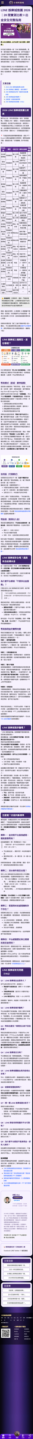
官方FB (31, 1317)
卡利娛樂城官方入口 (18, 964)
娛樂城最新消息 (27, 1339)
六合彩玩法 (16, 1334)
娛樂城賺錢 (16, 1336)
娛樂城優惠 (28, 1317)
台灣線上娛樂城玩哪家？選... (16, 1274)
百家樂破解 (16, 1329)
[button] (2, 2)
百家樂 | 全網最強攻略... (16, 1290)
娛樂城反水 (26, 1336)
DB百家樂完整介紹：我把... (16, 1299)
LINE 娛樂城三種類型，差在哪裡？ (17, 89)
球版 (8, 1317)
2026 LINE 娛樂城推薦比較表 (15, 87)
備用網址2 (6, 1322)
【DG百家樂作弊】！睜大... (16, 1295)
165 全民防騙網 (6, 719)
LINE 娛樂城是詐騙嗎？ (13, 97)
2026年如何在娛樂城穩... (16, 1278)
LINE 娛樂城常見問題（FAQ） (15, 102)
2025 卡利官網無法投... (16, 1269)
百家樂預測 (26, 1329)
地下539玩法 (27, 1331)
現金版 (25, 1334)
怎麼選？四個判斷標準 (13, 99)
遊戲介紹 (16, 1339)
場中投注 (16, 1331)
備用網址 (3, 1322)
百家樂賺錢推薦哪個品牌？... (16, 1303)
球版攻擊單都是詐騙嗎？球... (16, 1265)
